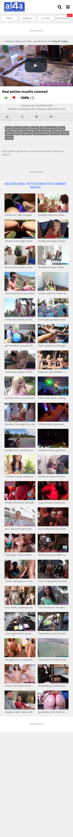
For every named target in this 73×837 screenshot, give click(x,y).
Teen (8, 128)
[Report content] (51, 117)
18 (41, 128)
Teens (17, 128)
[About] (7, 117)
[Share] (22, 117)
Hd (17, 133)
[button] (36, 65)
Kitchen (55, 133)
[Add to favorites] (36, 117)
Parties (10, 133)
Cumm (64, 133)
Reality (34, 128)
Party (61, 128)
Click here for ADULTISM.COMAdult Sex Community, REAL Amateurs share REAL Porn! (37, 107)
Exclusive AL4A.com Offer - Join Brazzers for (36, 41)
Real (25, 128)
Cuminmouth (41, 133)
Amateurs (50, 128)
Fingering (26, 133)
